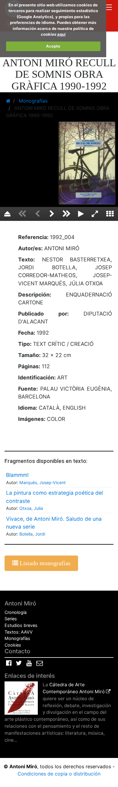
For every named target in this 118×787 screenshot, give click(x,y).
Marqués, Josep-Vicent (42, 482)
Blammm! (17, 475)
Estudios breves (21, 625)
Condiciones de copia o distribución (59, 774)
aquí (61, 34)
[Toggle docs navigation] (108, 8)
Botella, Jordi (32, 533)
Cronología (16, 612)
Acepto (53, 46)
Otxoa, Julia (31, 508)
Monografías (17, 638)
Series (11, 618)
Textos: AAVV (19, 632)
